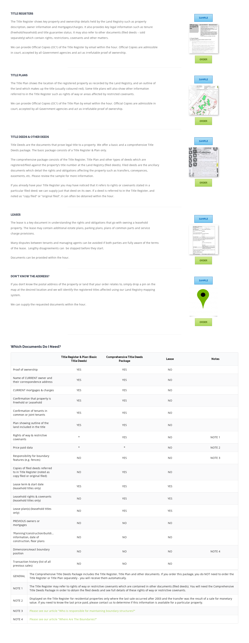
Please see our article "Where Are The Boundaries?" (63, 619)
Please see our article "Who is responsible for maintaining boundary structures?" (82, 611)
